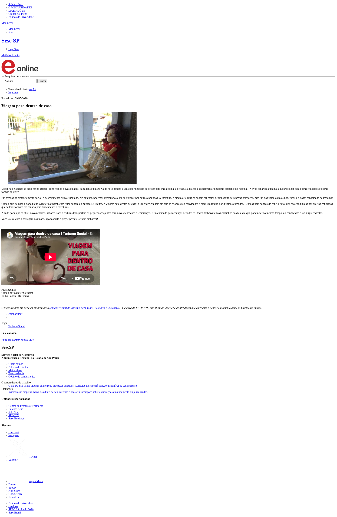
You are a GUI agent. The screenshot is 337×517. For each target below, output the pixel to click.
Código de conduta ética (21, 376)
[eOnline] (19, 73)
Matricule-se (15, 370)
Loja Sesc (13, 49)
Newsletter (14, 497)
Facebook (13, 432)
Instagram (13, 435)
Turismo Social (16, 326)
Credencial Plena (17, 13)
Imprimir (13, 92)
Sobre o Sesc (15, 4)
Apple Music (36, 481)
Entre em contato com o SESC (18, 339)
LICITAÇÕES (16, 10)
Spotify (12, 487)
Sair (10, 32)
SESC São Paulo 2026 (21, 509)
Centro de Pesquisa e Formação (25, 405)
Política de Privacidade (21, 16)
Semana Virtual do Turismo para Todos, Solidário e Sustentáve (84, 307)
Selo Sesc (13, 412)
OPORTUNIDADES (20, 7)
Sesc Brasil (14, 512)
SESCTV (13, 415)
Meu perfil (14, 28)
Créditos (13, 506)
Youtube (13, 459)
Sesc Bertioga (16, 418)
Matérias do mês (10, 55)
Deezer (12, 484)
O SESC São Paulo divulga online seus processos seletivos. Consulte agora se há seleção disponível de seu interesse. (72, 385)
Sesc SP (10, 40)
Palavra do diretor (18, 367)
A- (30, 89)
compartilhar (15, 313)
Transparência (16, 373)
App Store (14, 490)
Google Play (15, 493)
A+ (34, 89)
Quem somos (15, 363)
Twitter (33, 456)
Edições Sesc (15, 408)
